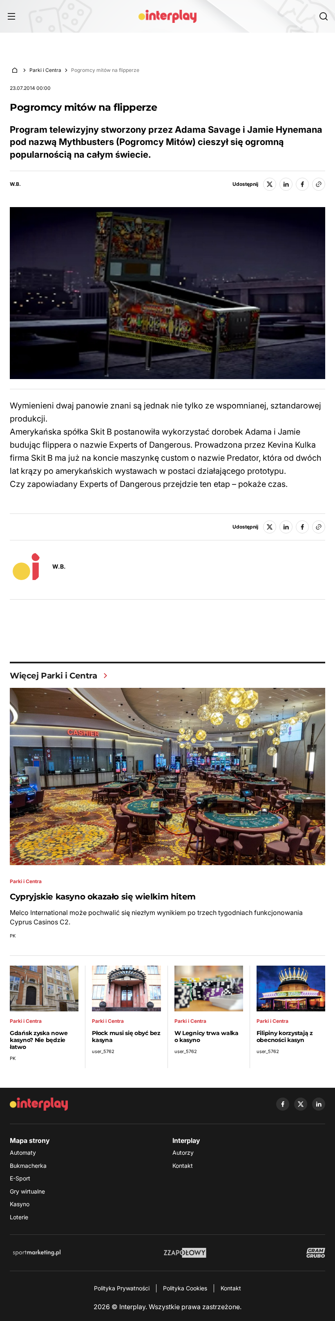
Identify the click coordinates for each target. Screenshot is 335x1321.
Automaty (23, 1152)
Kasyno (19, 1204)
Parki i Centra (45, 70)
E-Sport (20, 1178)
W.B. (15, 184)
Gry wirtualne (27, 1191)
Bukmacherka (28, 1165)
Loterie (19, 1217)
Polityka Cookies (185, 1288)
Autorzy (183, 1152)
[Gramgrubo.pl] (315, 1253)
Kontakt (182, 1165)
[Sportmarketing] (37, 1253)
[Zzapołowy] (185, 1253)
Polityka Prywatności (122, 1288)
